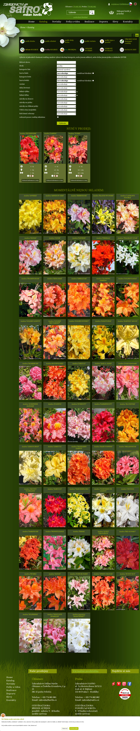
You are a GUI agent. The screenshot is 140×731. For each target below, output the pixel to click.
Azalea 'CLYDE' (54, 238)
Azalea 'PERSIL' (79, 532)
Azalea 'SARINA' (50, 134)
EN (135, 3)
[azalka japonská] (79, 652)
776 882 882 (91, 7)
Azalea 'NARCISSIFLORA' (78, 489)
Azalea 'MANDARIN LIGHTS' (78, 448)
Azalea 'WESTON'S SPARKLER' (54, 615)
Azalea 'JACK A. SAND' (103, 364)
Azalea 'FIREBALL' (103, 238)
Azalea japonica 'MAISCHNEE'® (79, 615)
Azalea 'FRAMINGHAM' (30, 279)
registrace (115, 4)
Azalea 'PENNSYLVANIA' (54, 532)
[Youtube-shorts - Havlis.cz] (113, 685)
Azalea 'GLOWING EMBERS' (103, 280)
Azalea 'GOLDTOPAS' (103, 321)
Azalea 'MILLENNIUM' (127, 447)
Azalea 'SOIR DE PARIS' (79, 574)
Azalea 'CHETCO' (78, 364)
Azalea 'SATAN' (55, 574)
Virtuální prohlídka (86, 671)
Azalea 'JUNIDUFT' (79, 404)
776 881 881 (77, 7)
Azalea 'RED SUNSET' (127, 532)
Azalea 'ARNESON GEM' (55, 196)
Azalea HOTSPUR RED (54, 364)
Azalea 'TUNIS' (74, 134)
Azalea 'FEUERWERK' (28, 134)
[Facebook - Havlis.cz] (129, 685)
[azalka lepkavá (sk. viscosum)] (127, 274)
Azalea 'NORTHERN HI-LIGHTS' (103, 490)
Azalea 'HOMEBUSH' (30, 364)
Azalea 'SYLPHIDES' (30, 614)
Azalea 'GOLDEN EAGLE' (127, 279)
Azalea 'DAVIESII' (79, 238)
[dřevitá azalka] (103, 359)
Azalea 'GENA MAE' (54, 279)
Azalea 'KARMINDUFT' (103, 404)
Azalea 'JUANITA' (54, 404)
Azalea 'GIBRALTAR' (79, 279)
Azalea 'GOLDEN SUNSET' (79, 321)
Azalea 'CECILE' (30, 238)
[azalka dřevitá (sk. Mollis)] (79, 316)
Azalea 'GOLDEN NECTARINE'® (54, 322)
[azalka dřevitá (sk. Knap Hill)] (30, 399)
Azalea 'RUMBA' (30, 574)
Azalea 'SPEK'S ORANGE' (103, 574)
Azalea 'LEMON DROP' (30, 447)
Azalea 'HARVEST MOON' (127, 321)
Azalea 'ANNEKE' (30, 196)
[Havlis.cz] (28, 9)
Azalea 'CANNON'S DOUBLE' (127, 197)
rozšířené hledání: (84, 73)
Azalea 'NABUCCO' (55, 489)
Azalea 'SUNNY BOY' (127, 574)
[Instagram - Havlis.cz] (124, 685)
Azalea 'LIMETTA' (54, 447)
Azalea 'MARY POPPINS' (103, 447)
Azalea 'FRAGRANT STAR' (127, 238)
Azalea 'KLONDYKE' (127, 404)
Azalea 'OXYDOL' (127, 489)
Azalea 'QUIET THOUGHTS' (103, 532)
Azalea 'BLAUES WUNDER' (103, 196)
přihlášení (124, 4)
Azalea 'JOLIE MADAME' (127, 364)
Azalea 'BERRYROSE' (79, 196)
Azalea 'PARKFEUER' (30, 532)
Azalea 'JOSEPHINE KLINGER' (30, 405)
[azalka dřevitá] (29, 163)
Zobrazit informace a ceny (30, 180)
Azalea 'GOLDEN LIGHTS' (30, 321)
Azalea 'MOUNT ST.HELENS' (30, 490)
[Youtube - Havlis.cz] (119, 685)
